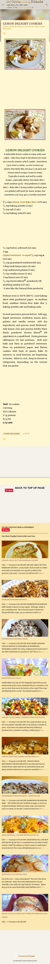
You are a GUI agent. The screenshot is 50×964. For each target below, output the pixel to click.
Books (13, 5)
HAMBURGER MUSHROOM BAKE (14, 600)
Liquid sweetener (12, 255)
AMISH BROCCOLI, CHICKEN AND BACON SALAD (20, 835)
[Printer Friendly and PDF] (12, 8)
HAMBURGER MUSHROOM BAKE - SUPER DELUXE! (21, 796)
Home (8, 5)
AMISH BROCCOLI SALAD (11, 678)
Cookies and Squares (12, 433)
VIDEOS (26, 5)
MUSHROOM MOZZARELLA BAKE (15, 639)
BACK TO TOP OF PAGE (30, 487)
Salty (17, 5)
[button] (4, 33)
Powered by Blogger (26, 956)
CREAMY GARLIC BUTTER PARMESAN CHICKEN (20, 560)
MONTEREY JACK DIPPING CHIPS (14, 874)
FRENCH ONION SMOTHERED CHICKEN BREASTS (20, 757)
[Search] (46, 4)
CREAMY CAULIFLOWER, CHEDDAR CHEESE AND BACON (23, 717)
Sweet (21, 5)
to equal (26, 255)
